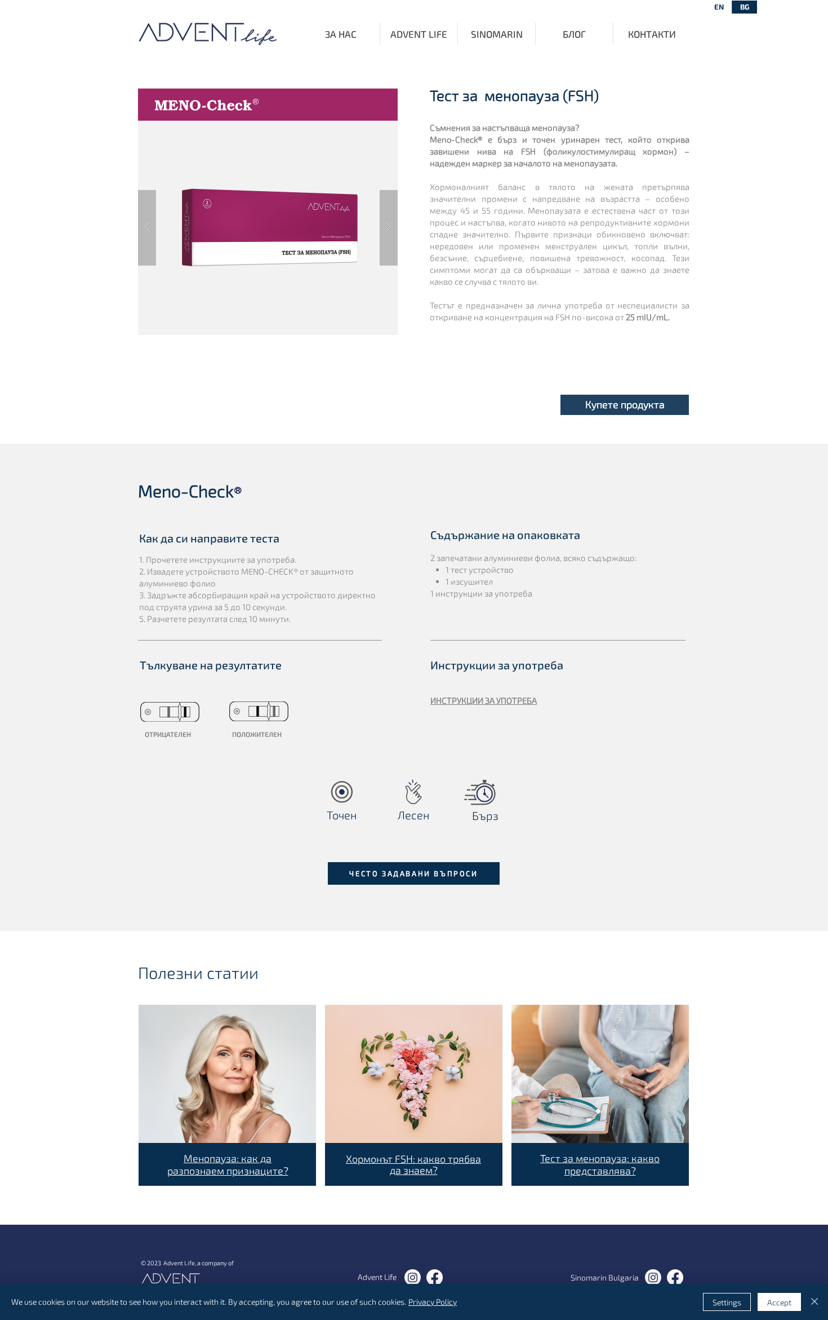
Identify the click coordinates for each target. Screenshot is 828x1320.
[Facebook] (434, 1277)
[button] (624, 405)
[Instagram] (412, 1277)
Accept (779, 1302)
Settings (727, 1302)
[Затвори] (814, 1302)
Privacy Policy (432, 1301)
